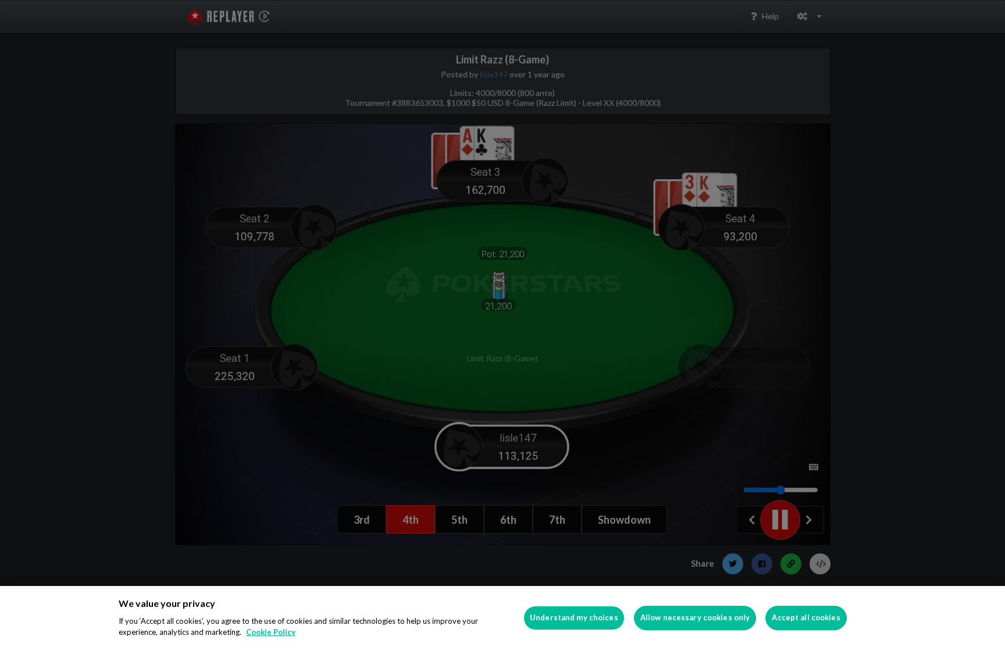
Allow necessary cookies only (695, 617)
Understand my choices (574, 617)
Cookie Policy (270, 632)
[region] (502, 618)
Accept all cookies (806, 617)
